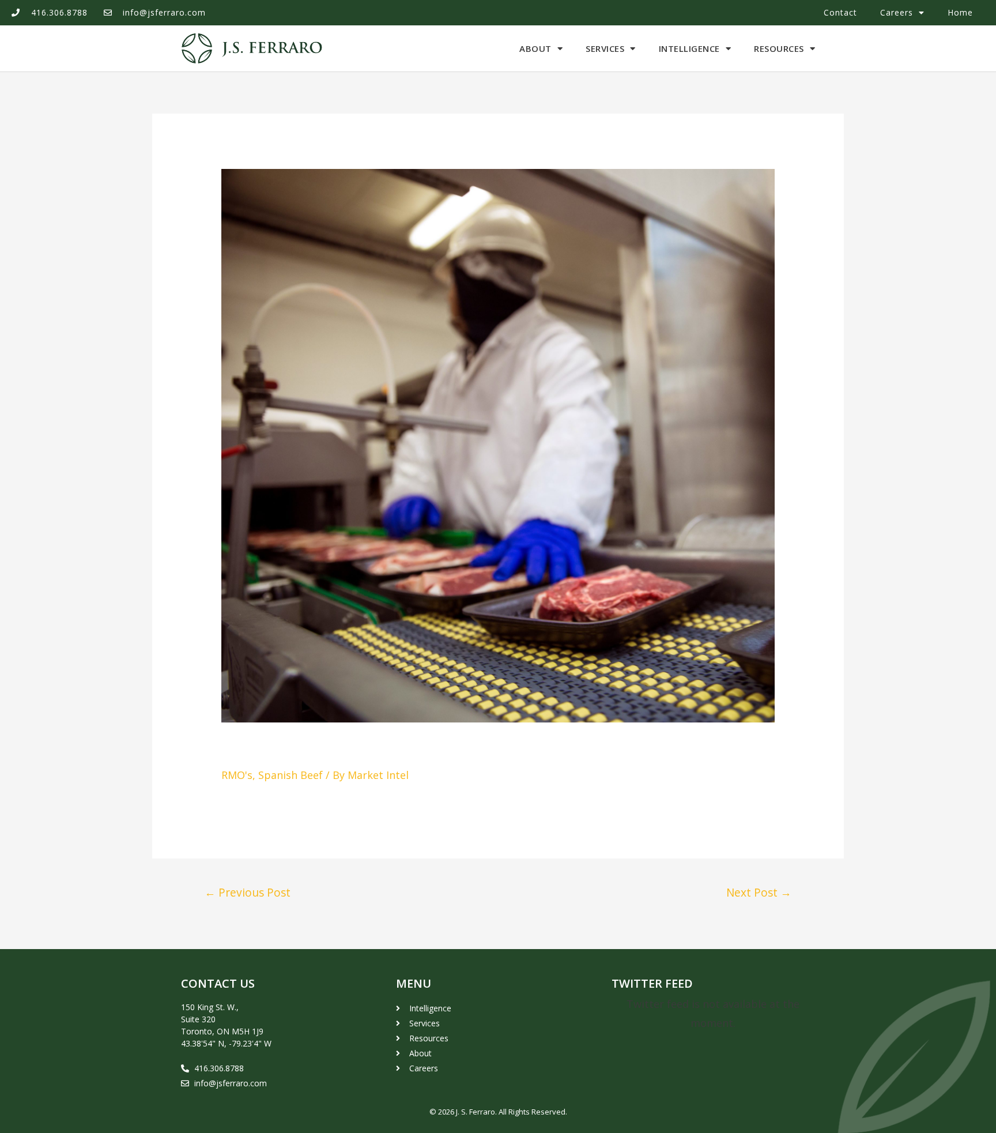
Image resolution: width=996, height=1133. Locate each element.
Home (960, 12)
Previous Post (247, 892)
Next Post (758, 892)
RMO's (236, 775)
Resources (779, 48)
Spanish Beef (290, 775)
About (535, 48)
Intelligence (689, 48)
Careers (896, 12)
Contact (840, 12)
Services (605, 48)
